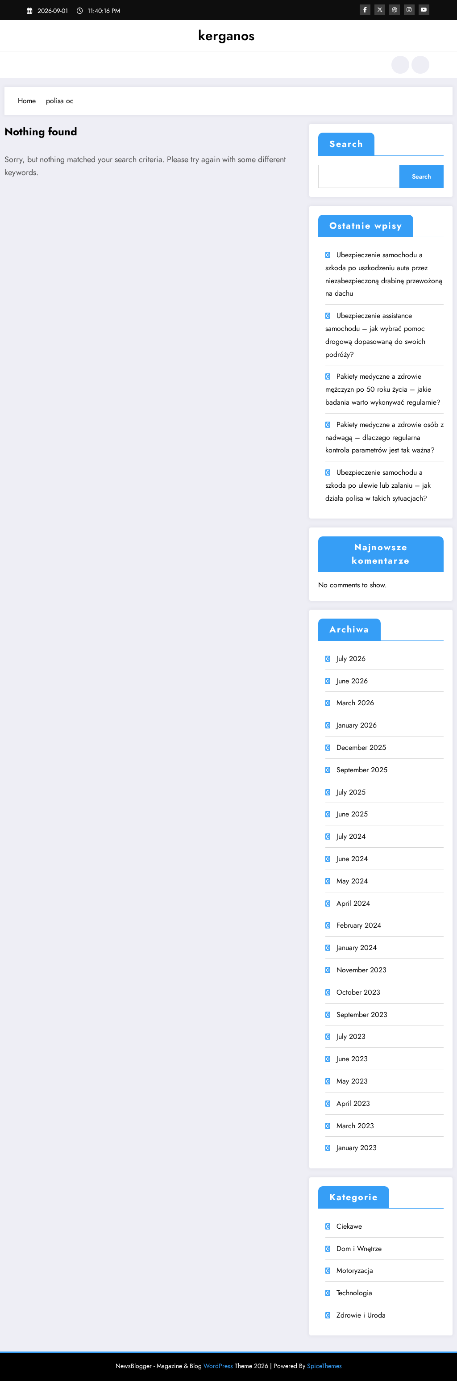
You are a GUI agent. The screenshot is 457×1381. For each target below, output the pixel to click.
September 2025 (362, 770)
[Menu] (33, 65)
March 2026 (355, 703)
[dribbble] (394, 9)
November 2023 (361, 970)
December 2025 (361, 747)
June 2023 (352, 1059)
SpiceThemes (324, 1365)
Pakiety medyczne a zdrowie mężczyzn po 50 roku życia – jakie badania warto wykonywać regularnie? (382, 389)
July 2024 (351, 836)
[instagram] (409, 9)
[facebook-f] (365, 9)
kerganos (226, 35)
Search (346, 144)
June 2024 (352, 859)
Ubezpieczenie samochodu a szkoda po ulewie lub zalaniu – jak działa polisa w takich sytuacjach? (378, 485)
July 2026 (351, 658)
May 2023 (352, 1081)
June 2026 (352, 681)
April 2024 (353, 903)
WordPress (218, 1365)
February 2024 (359, 925)
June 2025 (352, 814)
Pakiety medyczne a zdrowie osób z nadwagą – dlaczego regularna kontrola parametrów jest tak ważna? (384, 437)
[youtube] (424, 9)
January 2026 (357, 725)
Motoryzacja (355, 1270)
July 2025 (351, 792)
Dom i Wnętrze (359, 1248)
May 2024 (352, 881)
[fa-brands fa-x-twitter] (379, 9)
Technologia (354, 1293)
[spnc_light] (420, 65)
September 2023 (362, 1014)
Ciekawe (349, 1226)
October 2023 (358, 992)
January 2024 (357, 947)
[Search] (400, 64)
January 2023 (357, 1147)
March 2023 (355, 1126)
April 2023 (353, 1103)
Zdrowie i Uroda (361, 1315)
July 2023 (351, 1036)
